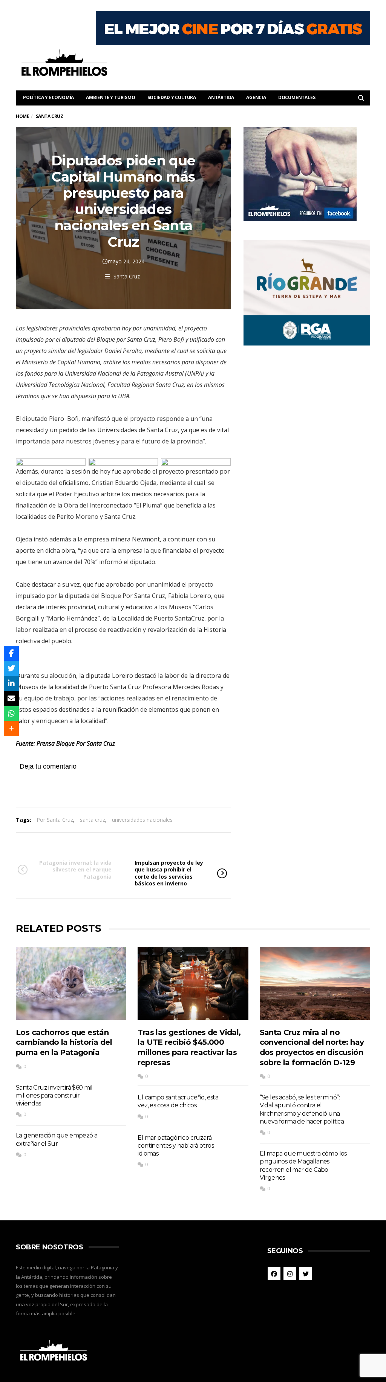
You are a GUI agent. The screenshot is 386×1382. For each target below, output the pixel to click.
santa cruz (92, 819)
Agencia (256, 97)
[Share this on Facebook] (11, 653)
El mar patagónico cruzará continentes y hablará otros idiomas (176, 1145)
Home (22, 116)
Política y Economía (48, 97)
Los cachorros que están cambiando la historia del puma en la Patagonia (64, 1042)
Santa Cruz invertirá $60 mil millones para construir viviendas (54, 1095)
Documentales (297, 97)
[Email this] (11, 698)
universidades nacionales (142, 819)
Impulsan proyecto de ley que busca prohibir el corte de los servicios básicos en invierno (169, 873)
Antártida (221, 97)
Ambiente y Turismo (110, 97)
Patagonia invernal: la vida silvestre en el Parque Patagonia (75, 869)
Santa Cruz (126, 276)
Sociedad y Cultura (171, 97)
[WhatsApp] (11, 713)
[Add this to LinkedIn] (11, 683)
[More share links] (11, 728)
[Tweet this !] (11, 668)
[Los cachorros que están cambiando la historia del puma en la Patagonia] (71, 983)
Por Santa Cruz (55, 819)
